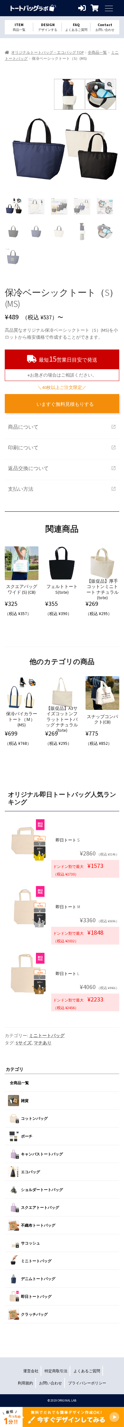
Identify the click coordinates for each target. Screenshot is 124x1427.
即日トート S (67, 840)
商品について (62, 427)
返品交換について (62, 468)
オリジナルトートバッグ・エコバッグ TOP (47, 52)
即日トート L (67, 973)
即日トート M (68, 907)
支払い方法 (62, 489)
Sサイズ (23, 1043)
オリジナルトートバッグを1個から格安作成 (33, 8)
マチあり (43, 1043)
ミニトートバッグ (47, 1035)
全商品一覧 (97, 52)
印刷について (62, 447)
